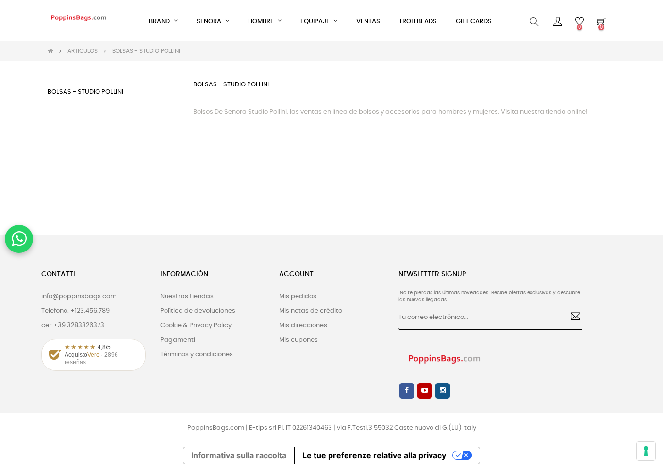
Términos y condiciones (196, 354)
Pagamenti (177, 340)
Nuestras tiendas (187, 296)
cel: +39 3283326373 (72, 325)
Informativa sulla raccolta (238, 455)
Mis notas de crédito (310, 311)
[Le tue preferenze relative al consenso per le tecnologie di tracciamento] (646, 451)
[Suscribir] (572, 317)
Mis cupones (298, 340)
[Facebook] (406, 391)
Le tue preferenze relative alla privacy (374, 455)
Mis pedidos (297, 296)
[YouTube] (424, 391)
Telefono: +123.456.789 (75, 311)
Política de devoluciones (197, 311)
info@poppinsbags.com (78, 296)
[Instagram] (442, 391)
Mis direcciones (303, 325)
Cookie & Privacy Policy (196, 325)
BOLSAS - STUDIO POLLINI (85, 92)
